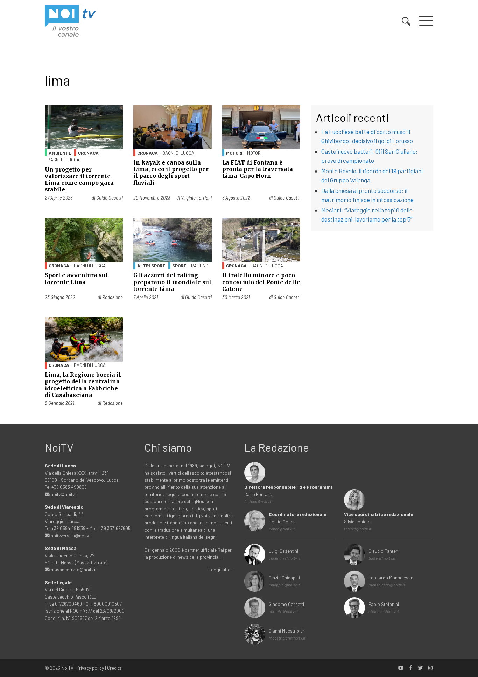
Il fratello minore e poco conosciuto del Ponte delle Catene (261, 282)
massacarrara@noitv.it (73, 569)
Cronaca (88, 153)
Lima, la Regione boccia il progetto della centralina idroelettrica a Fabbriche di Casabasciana (83, 384)
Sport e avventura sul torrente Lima (76, 278)
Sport (179, 265)
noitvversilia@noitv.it (71, 535)
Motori (234, 153)
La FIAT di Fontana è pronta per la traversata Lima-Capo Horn (257, 169)
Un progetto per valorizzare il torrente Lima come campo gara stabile (79, 179)
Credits (114, 668)
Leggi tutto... (221, 569)
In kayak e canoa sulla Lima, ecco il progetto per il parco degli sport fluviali (171, 172)
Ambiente (60, 153)
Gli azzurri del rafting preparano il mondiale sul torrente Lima (172, 282)
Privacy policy (90, 668)
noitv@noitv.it (64, 494)
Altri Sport (151, 265)
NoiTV (67, 668)
